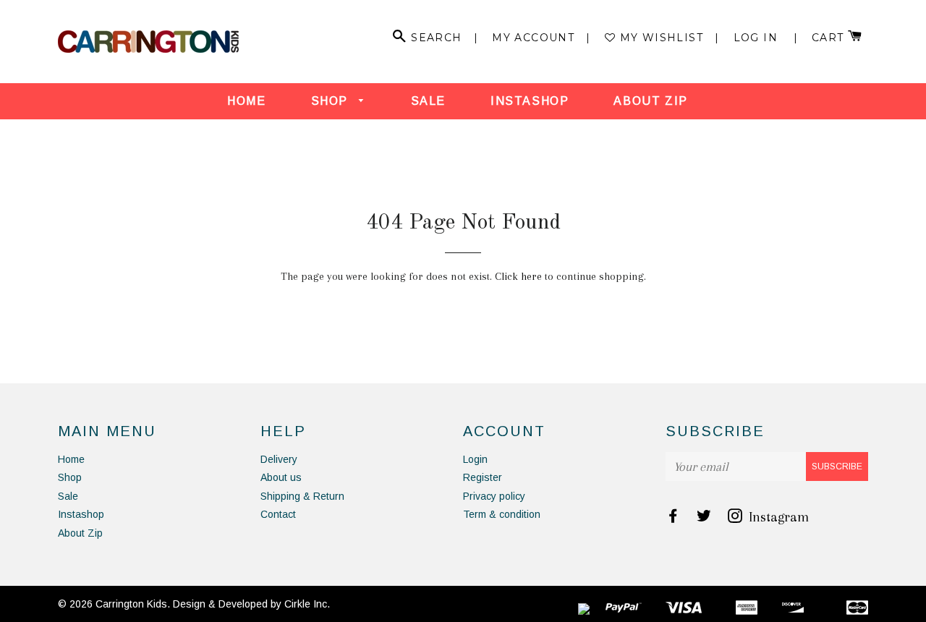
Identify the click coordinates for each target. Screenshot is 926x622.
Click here (518, 276)
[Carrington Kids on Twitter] (705, 517)
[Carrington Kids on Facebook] (674, 517)
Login (475, 459)
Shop (331, 101)
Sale (428, 101)
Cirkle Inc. (307, 604)
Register (482, 477)
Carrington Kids (131, 604)
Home (246, 101)
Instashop (529, 101)
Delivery (278, 459)
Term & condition (501, 514)
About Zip (650, 101)
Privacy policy (494, 496)
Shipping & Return (302, 496)
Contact (278, 514)
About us (281, 477)
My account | (541, 37)
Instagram (777, 517)
